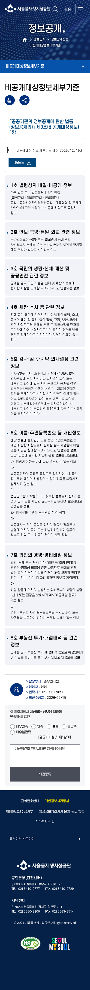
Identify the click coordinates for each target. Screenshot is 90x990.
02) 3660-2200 (29, 911)
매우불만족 (23, 732)
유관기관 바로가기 (21, 839)
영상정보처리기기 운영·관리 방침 (61, 811)
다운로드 (18, 162)
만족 (40, 726)
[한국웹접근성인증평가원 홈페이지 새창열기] (31, 944)
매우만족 (22, 726)
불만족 (72, 726)
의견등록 (45, 774)
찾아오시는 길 (45, 822)
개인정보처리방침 (57, 801)
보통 (55, 726)
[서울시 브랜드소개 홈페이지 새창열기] (59, 945)
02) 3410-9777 (29, 888)
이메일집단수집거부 (19, 811)
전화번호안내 (30, 801)
